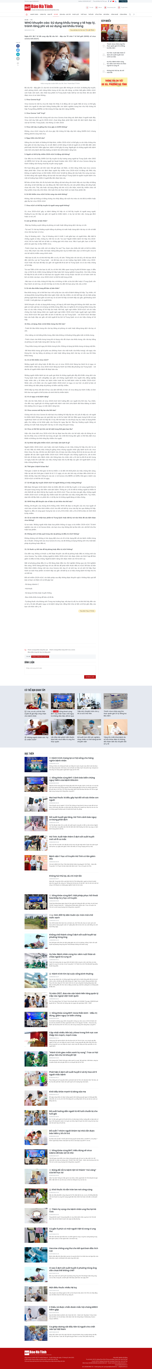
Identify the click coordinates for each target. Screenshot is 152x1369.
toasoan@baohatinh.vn (121, 1364)
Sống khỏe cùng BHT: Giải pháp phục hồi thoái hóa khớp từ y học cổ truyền (73, 896)
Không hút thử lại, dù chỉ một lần (115, 71)
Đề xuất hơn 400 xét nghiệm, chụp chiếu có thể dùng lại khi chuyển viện (89, 739)
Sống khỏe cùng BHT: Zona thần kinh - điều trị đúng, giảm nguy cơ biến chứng (73, 1014)
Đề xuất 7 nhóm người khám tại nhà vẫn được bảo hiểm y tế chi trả (72, 1132)
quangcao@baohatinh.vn (110, 1366)
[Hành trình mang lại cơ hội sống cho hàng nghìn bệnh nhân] (36, 764)
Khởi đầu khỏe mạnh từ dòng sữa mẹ (67, 1092)
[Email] (18, 54)
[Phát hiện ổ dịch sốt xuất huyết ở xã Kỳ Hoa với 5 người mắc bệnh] (36, 1078)
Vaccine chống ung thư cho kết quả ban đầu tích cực (73, 1249)
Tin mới (91, 7)
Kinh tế (50, 14)
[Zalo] (116, 1)
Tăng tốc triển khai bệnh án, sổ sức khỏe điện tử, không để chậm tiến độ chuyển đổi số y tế (115, 740)
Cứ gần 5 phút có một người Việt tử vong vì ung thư (72, 1230)
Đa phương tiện (111, 7)
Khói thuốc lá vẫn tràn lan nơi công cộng (71, 1189)
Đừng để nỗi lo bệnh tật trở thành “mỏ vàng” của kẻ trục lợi (72, 1171)
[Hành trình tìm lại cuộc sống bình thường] (36, 980)
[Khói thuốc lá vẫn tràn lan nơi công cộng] (36, 1196)
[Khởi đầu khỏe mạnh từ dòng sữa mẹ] (36, 1098)
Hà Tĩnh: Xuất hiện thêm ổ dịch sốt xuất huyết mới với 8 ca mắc (116, 55)
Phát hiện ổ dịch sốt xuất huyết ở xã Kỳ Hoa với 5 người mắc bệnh (73, 1073)
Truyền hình (124, 7)
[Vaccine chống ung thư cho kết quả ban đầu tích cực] (36, 1254)
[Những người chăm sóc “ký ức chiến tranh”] (36, 727)
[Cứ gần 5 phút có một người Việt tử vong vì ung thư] (36, 1235)
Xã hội (56, 14)
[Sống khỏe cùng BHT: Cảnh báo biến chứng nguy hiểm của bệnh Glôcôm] (36, 784)
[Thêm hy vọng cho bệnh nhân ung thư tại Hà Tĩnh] (36, 1215)
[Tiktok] (110, 1)
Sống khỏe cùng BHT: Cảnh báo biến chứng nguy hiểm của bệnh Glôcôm (72, 779)
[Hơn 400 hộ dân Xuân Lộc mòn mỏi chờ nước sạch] (36, 921)
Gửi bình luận (90, 677)
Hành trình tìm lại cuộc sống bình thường (72, 974)
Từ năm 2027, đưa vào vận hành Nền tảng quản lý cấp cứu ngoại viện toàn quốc (73, 994)
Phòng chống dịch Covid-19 (40, 656)
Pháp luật (75, 14)
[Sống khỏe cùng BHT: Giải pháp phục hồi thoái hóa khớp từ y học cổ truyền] (36, 902)
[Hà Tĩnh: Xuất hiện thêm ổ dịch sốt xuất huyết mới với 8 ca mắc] (36, 843)
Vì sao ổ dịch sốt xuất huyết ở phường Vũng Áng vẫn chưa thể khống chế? (73, 1269)
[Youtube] (113, 1)
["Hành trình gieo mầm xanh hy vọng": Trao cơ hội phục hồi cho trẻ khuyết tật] (36, 1059)
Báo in (100, 7)
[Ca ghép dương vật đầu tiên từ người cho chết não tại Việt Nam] (36, 1333)
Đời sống (106, 14)
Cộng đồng (123, 14)
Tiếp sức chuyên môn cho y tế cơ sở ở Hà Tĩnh (88, 712)
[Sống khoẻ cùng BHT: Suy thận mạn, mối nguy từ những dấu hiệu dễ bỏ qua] (63, 701)
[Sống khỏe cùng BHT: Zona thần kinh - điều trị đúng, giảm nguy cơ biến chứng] (36, 1019)
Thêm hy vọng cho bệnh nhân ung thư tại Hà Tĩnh (72, 1210)
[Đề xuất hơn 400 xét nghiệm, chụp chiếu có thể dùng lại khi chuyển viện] (89, 727)
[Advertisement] (60, 626)
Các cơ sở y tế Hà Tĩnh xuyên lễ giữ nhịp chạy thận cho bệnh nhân (35, 713)
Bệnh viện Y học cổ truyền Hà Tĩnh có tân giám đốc (116, 38)
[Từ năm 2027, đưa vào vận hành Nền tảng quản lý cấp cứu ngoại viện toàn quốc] (36, 1000)
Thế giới (90, 14)
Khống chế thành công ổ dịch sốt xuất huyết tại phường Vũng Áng (72, 936)
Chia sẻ (18, 42)
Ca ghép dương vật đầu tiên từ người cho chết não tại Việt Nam (72, 1328)
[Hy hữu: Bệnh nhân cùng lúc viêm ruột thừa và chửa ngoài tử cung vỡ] (36, 960)
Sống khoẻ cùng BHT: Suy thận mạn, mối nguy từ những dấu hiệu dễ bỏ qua (62, 713)
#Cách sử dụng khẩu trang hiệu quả (38, 650)
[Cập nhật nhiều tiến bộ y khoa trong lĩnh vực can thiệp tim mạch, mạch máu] (36, 1039)
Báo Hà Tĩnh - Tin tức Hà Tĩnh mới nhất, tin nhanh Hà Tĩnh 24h (43, 7)
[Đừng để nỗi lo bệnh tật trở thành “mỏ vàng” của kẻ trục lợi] (36, 1176)
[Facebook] (108, 1)
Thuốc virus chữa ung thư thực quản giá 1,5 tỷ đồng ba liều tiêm (116, 46)
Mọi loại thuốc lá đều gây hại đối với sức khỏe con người (73, 798)
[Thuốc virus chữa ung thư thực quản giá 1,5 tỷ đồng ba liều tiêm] (115, 701)
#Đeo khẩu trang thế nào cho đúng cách (39, 652)
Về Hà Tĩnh (98, 14)
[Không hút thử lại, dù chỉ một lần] (36, 882)
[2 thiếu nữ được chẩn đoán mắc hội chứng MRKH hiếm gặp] (36, 1313)
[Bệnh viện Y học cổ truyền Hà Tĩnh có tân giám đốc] (114, 33)
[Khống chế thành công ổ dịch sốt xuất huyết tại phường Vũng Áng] (36, 941)
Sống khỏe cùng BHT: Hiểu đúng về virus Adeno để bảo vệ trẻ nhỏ (70, 1151)
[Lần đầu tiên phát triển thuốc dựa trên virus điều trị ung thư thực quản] (63, 727)
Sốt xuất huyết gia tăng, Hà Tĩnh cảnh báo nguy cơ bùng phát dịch (72, 818)
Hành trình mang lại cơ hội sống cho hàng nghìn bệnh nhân (71, 759)
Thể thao (84, 14)
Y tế (31, 19)
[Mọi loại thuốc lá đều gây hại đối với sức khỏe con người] (36, 804)
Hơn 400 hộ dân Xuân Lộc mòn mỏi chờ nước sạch (71, 916)
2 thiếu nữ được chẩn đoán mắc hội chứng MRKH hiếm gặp (73, 1308)
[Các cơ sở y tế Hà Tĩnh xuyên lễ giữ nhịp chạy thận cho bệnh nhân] (36, 701)
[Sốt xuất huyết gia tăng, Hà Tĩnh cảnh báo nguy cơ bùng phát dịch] (36, 823)
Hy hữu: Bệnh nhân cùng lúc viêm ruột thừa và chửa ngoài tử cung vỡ (116, 64)
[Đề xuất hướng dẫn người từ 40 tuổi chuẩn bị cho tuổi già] (36, 1117)
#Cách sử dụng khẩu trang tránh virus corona (62, 650)
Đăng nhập (124, 1)
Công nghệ (114, 14)
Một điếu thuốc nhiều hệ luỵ (63, 1287)
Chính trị (43, 14)
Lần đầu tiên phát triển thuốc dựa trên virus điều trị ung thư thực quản (63, 739)
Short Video (34, 14)
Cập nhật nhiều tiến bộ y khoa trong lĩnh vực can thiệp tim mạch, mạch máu (73, 1033)
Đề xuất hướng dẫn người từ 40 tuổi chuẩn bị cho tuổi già (73, 1112)
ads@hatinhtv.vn (122, 1366)
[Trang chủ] (27, 14)
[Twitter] (18, 50)
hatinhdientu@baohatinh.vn (119, 1363)
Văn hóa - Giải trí (65, 14)
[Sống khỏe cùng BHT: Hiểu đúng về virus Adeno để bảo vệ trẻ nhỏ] (36, 1157)
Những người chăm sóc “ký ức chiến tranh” (36, 738)
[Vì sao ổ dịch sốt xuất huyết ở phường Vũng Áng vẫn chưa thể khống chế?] (36, 1274)
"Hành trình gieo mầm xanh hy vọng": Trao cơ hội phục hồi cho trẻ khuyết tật (73, 1053)
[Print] (18, 58)
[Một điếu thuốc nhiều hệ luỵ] (36, 1294)
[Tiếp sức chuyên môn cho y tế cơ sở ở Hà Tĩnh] (89, 701)
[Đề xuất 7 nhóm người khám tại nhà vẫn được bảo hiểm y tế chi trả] (36, 1137)
